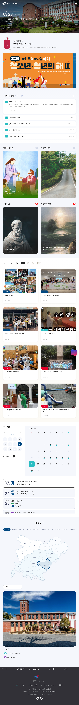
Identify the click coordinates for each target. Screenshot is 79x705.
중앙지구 (14, 529)
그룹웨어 (18, 685)
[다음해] (20, 434)
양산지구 (50, 529)
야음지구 (72, 529)
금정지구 (35, 529)
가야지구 (28, 529)
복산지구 (64, 529)
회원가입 (70, 3)
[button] (68, 86)
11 (15, 449)
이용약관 (24, 685)
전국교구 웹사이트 (21, 669)
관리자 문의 (60, 685)
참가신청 (66, 669)
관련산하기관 (36, 669)
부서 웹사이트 (4, 669)
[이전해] (5, 434)
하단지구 (21, 529)
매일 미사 (8, 27)
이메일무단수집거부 (44, 685)
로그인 (64, 3)
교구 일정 (6, 427)
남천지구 (6, 529)
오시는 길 (53, 685)
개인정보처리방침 (32, 685)
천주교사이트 (52, 669)
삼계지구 (57, 529)
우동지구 (43, 529)
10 (10, 449)
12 (19, 449)
